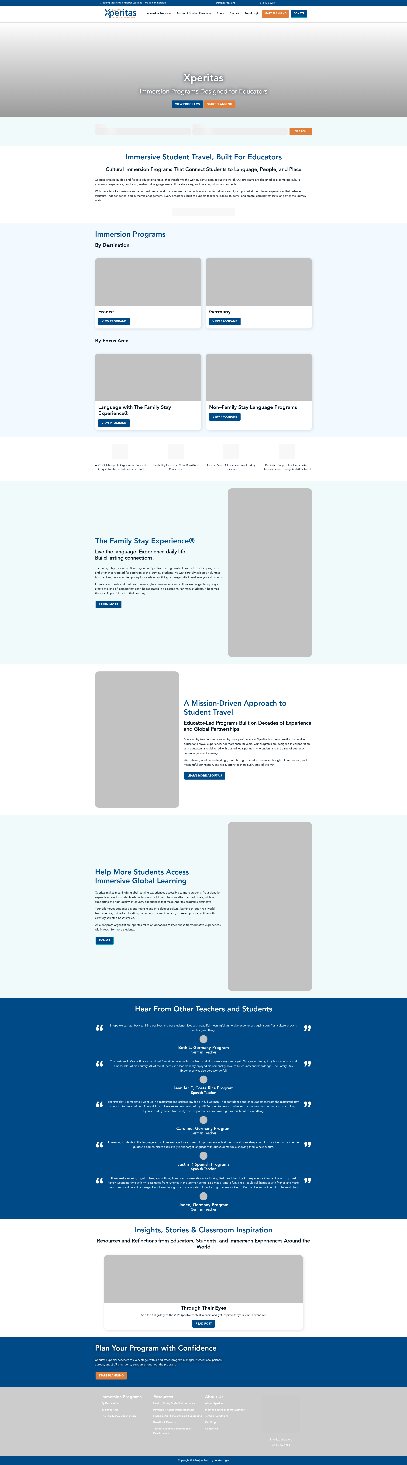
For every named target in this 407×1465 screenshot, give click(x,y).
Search (301, 131)
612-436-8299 (268, 3)
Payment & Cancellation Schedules (173, 1410)
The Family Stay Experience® (118, 1416)
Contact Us (211, 1429)
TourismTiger (221, 1460)
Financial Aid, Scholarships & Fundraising (177, 1416)
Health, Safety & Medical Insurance (174, 1403)
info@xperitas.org (225, 3)
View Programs (187, 104)
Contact (234, 13)
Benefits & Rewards (164, 1422)
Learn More (108, 604)
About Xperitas (214, 1403)
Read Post (204, 1323)
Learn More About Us (204, 775)
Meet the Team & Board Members (225, 1410)
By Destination (110, 1403)
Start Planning (275, 13)
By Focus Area (109, 1410)
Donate (298, 13)
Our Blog (210, 1422)
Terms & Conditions (216, 1416)
